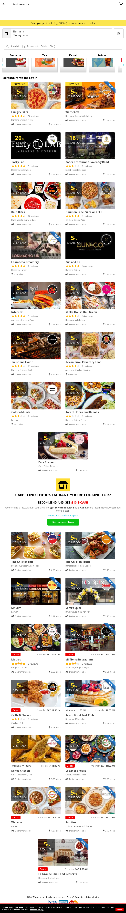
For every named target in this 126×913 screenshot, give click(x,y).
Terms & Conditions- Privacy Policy (83, 897)
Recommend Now (63, 522)
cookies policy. (37, 909)
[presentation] (3, 65)
